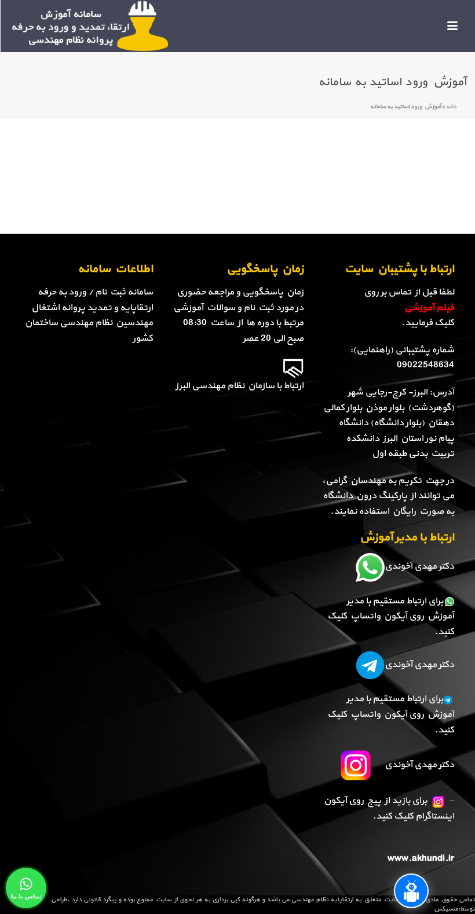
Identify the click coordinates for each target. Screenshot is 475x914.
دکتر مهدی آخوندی (419, 566)
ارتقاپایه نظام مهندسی (322, 900)
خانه (451, 106)
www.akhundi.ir (421, 858)
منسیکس (446, 909)
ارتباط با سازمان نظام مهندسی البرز (240, 386)
